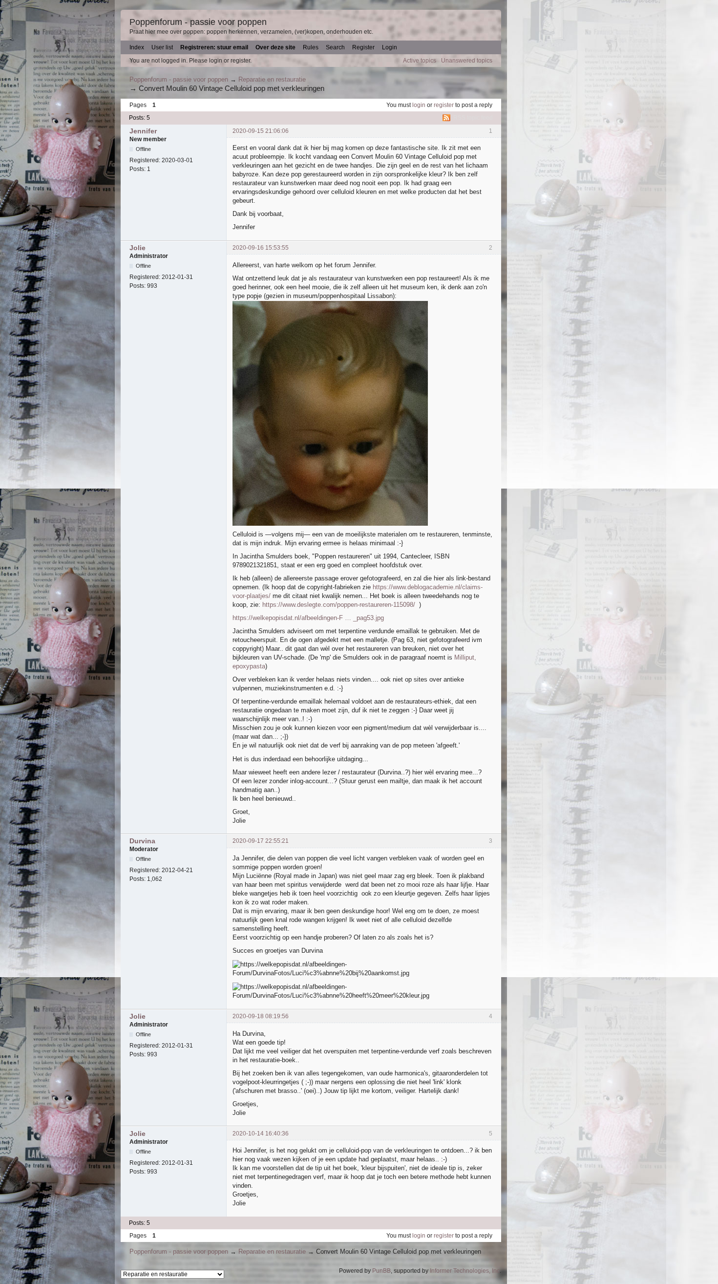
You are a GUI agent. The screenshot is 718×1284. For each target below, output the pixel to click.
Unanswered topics (466, 60)
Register (363, 47)
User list (162, 47)
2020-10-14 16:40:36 (260, 1133)
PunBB (381, 1270)
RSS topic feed (473, 117)
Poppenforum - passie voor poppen (198, 22)
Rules (310, 47)
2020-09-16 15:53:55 (260, 247)
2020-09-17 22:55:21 (260, 840)
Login (389, 47)
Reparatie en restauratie (272, 79)
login (418, 105)
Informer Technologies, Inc (465, 1270)
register (444, 105)
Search (335, 47)
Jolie (137, 248)
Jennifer (143, 131)
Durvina (142, 841)
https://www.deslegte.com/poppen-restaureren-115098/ (338, 604)
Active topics (419, 60)
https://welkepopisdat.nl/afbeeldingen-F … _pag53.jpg (308, 617)
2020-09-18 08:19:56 (260, 1016)
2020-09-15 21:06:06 (260, 131)
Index (136, 47)
